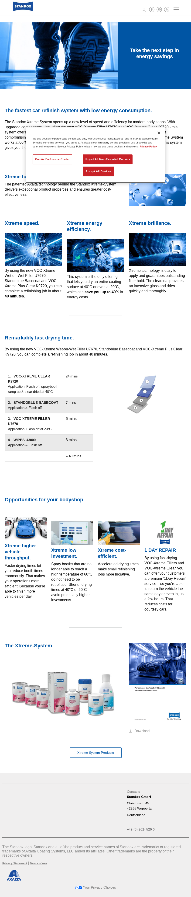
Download (142, 731)
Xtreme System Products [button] (95, 752)
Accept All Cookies (98, 171)
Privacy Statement (14, 863)
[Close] (159, 133)
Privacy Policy (148, 146)
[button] (151, 9)
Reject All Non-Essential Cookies (107, 159)
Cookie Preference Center (52, 159)
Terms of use (38, 863)
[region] (95, 155)
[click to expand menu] (176, 9)
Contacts (133, 791)
